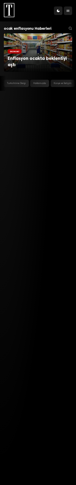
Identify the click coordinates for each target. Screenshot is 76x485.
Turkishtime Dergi (16, 83)
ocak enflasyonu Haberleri (28, 28)
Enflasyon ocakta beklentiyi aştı (37, 62)
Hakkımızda (39, 83)
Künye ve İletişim (63, 83)
